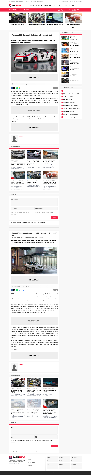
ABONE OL (23, 88)
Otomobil (18, 36)
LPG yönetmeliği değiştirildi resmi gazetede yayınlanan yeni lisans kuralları (17, 184)
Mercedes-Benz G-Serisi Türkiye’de (49, 162)
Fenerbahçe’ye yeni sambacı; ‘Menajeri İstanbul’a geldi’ (74, 39)
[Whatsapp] (79, 1)
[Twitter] (74, 1)
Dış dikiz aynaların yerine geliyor (55, 24)
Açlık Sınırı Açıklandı (75, 57)
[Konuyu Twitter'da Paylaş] (14, 88)
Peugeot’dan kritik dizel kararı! (33, 183)
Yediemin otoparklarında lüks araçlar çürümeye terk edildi (18, 163)
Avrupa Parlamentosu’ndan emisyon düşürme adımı (33, 411)
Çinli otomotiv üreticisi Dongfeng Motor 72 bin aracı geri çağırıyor (17, 391)
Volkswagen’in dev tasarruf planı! (36, 24)
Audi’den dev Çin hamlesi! (17, 24)
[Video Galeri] (69, 5)
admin (21, 136)
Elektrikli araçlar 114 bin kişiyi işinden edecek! (34, 391)
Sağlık (71, 48)
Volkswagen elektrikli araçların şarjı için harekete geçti (17, 412)
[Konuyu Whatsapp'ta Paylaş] (17, 88)
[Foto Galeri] (66, 5)
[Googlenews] (81, 1)
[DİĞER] (73, 5)
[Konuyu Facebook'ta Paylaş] (12, 88)
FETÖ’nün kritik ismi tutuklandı (26, 9)
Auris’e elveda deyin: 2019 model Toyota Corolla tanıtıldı (33, 163)
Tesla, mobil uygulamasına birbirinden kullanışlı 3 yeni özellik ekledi (73, 26)
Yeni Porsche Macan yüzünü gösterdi (49, 391)
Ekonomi (72, 66)
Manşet (12, 160)
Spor (71, 36)
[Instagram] (76, 1)
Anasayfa (14, 36)
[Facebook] (72, 1)
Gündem (71, 54)
